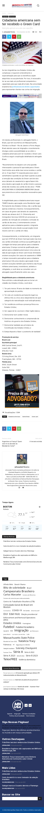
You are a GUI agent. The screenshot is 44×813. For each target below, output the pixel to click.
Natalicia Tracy (26, 641)
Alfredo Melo (8, 584)
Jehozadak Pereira (9, 32)
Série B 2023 (32, 656)
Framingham (27, 623)
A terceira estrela (36, 441)
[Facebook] (4, 37)
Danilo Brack (25, 416)
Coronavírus (7, 611)
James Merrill (6, 634)
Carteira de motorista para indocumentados (16, 598)
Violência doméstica (27, 659)
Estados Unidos (12, 623)
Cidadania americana (14, 416)
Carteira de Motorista (29, 595)
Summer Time (7, 652)
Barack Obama (20, 584)
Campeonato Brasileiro (18, 591)
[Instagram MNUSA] (22, 100)
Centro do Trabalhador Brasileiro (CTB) (19, 601)
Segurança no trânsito (23, 645)
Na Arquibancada (8, 782)
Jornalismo (6, 745)
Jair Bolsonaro (34, 631)
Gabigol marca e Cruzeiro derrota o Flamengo (18, 551)
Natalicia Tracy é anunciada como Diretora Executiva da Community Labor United (22, 563)
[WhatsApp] (19, 37)
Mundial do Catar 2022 (10, 641)
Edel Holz (14, 614)
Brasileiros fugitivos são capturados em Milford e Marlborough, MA (20, 556)
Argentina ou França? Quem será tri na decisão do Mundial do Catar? (12, 444)
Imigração (11, 13)
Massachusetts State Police (18, 638)
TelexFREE (10, 659)
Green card (35, 416)
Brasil (29, 588)
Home (4, 13)
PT (14, 645)
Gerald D (6, 631)
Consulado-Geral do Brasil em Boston (18, 606)
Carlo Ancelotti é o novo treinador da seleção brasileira (22, 546)
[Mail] (24, 488)
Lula (28, 634)
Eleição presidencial (29, 614)
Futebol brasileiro (25, 627)
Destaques (12, 16)
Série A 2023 (9, 656)
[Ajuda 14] (22, 410)
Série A (18, 652)
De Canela (26, 611)
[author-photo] (22, 464)
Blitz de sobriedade (14, 588)
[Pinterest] (14, 37)
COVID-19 (17, 610)
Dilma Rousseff (35, 610)
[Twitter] (9, 37)
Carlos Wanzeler (12, 594)
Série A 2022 (29, 652)
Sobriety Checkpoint (26, 648)
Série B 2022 (20, 656)
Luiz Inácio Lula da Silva (18, 634)
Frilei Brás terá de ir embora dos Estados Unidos (19, 541)
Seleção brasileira (8, 648)
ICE (11, 631)
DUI (5, 614)
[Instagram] (20, 488)
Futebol (8, 627)
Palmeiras (7, 645)
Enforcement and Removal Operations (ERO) (19, 618)
